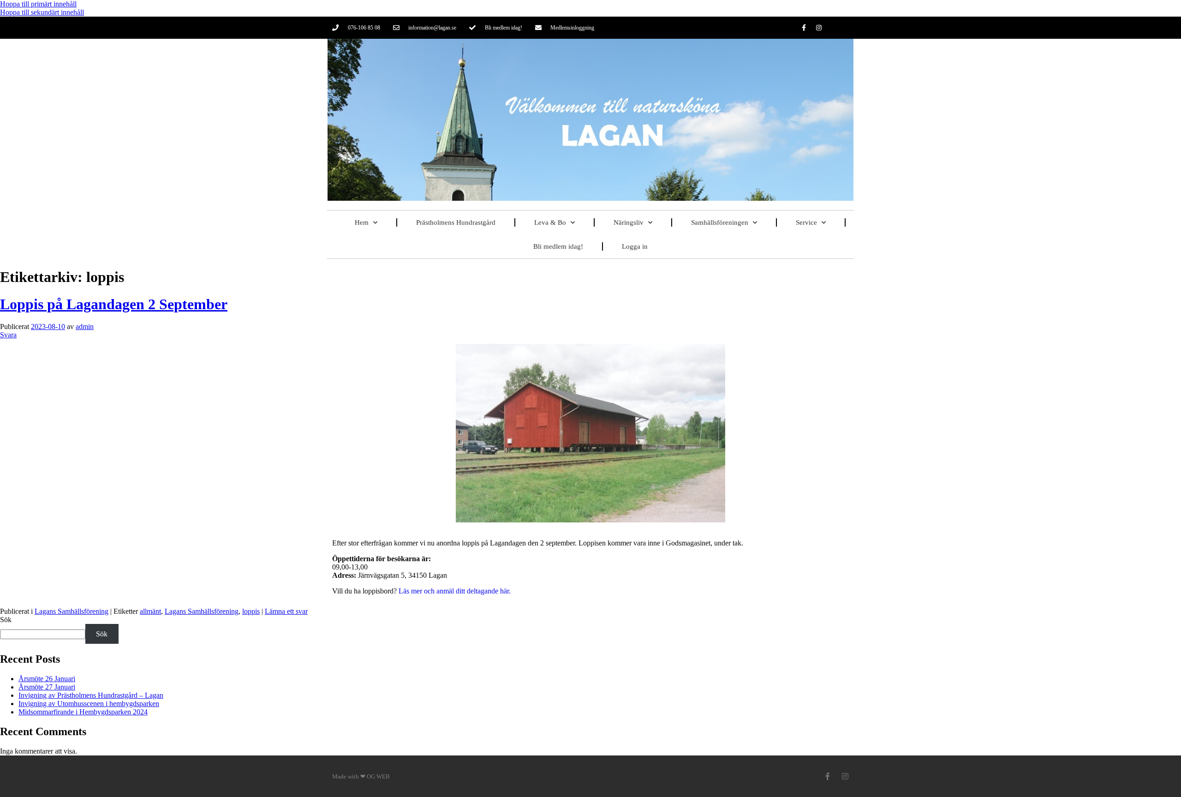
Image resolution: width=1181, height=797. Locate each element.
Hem (362, 222)
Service (806, 222)
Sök (6, 619)
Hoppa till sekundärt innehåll (42, 12)
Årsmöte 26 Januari (46, 679)
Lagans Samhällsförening (71, 611)
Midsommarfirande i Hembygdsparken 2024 (83, 712)
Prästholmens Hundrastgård (455, 222)
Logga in (635, 246)
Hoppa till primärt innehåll (38, 4)
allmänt (150, 611)
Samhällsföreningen (719, 222)
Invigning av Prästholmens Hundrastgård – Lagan (90, 695)
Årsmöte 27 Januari (46, 687)
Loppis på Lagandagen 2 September (113, 304)
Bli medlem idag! (558, 246)
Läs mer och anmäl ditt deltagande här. (455, 591)
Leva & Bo (550, 222)
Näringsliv (629, 222)
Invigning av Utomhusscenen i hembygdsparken (88, 703)
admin (85, 326)
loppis (251, 611)
